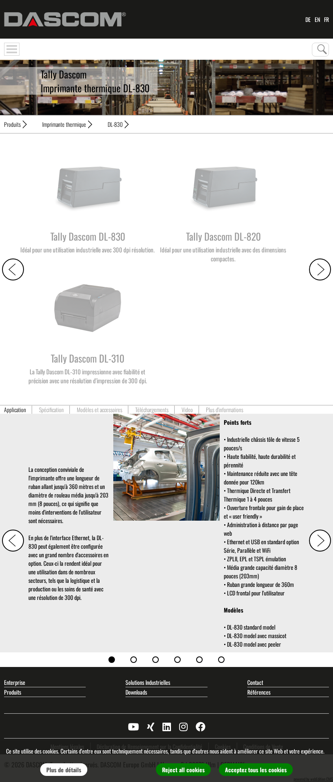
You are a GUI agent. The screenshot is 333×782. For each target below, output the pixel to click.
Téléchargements (152, 410)
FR (326, 19)
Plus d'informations (224, 410)
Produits (12, 124)
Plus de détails (63, 769)
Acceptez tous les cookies (256, 769)
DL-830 (115, 124)
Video (187, 410)
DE (308, 19)
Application (15, 410)
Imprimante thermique (64, 124)
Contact (255, 682)
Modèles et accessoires (99, 410)
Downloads (136, 692)
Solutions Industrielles (147, 682)
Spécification (51, 410)
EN (317, 19)
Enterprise (14, 682)
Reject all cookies (183, 769)
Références (258, 692)
